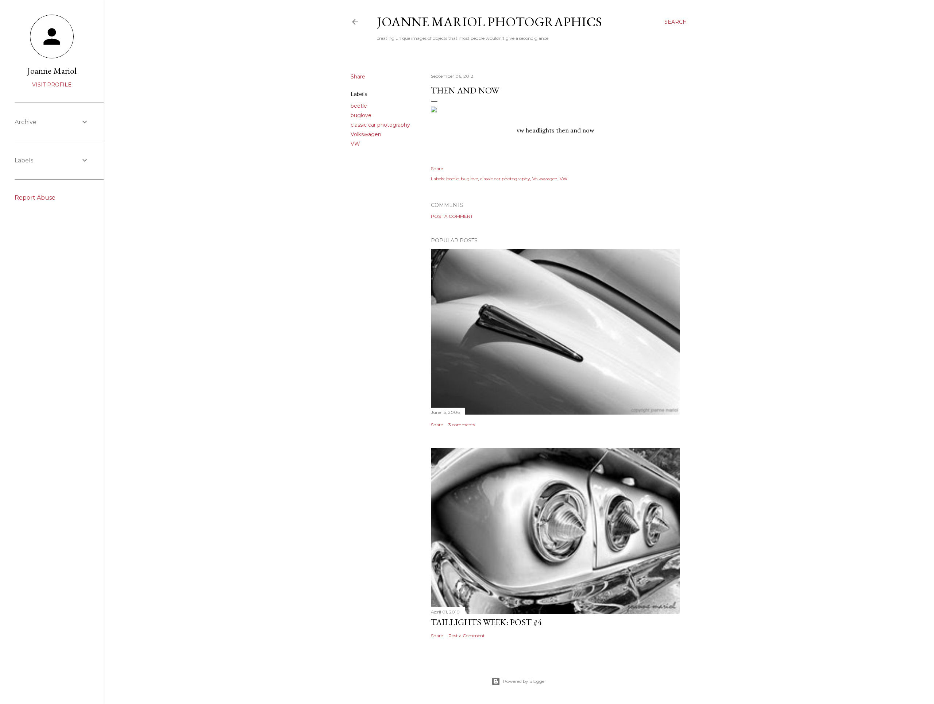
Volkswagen (366, 134)
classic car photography (380, 125)
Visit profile (52, 84)
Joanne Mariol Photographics (489, 21)
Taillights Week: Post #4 (486, 622)
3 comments (461, 424)
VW (355, 144)
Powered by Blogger (524, 681)
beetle (359, 106)
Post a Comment (452, 216)
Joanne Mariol (52, 70)
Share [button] (358, 76)
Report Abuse (35, 197)
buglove (361, 115)
